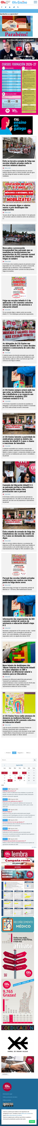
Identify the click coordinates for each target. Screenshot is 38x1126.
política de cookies (26, 1113)
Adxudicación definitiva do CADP (12, 801)
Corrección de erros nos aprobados (13, 822)
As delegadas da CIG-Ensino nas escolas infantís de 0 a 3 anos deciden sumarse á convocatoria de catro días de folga (19, 346)
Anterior (8, 752)
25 (10, 780)
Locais (4, 1109)
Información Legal (7, 1094)
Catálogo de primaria (9, 791)
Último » (28, 752)
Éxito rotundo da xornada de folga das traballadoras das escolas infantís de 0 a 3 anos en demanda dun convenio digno (19, 534)
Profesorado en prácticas (10, 830)
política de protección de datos (14, 1115)
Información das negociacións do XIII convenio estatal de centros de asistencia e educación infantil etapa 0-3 (18, 622)
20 (20, 778)
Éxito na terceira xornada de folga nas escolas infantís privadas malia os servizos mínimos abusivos (19, 163)
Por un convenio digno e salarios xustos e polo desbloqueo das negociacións (16, 207)
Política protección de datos (10, 1097)
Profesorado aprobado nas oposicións (14, 841)
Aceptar (32, 1121)
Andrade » (5, 1074)
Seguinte (20, 752)
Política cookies (7, 1100)
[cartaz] (19, 702)
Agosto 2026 (19, 765)
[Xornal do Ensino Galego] (17, 1043)
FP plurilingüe (7, 811)
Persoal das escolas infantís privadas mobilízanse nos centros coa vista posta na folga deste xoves (18, 580)
